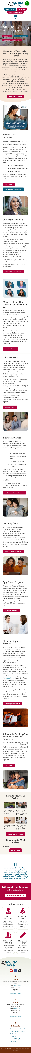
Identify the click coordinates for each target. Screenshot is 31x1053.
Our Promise (13, 1034)
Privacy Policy (13, 1036)
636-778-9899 (17, 985)
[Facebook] (15, 970)
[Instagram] (19, 970)
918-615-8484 (17, 1008)
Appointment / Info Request (17, 1028)
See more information (15, 993)
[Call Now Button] (27, 3)
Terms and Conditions (24, 1048)
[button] (15, 17)
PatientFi (8, 678)
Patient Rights (13, 1041)
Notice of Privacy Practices (17, 1039)
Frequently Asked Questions (17, 1031)
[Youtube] (11, 970)
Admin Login (15, 1050)
